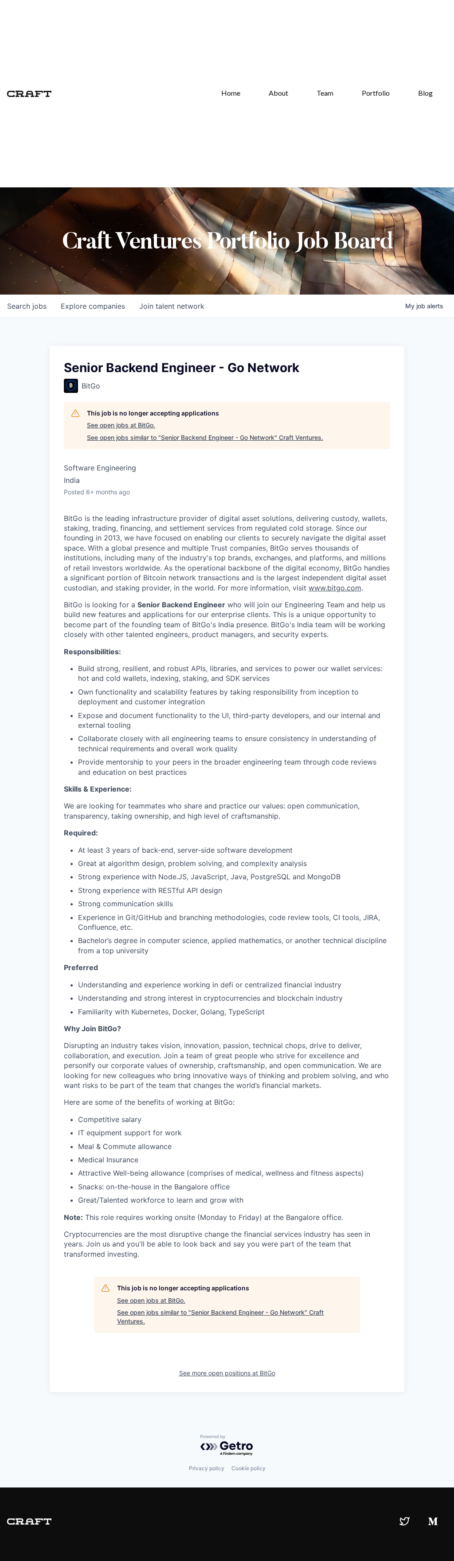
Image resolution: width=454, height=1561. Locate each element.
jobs (27, 306)
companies (93, 306)
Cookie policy (248, 1468)
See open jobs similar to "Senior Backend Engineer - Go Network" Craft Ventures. (205, 437)
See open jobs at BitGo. (121, 425)
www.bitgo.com (335, 587)
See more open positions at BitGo (227, 1373)
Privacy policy (206, 1468)
